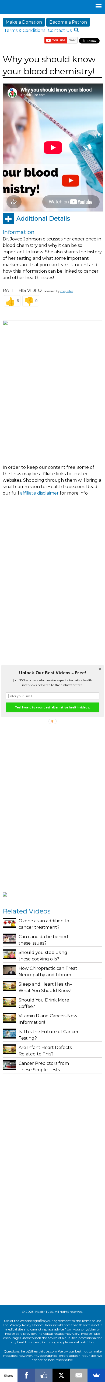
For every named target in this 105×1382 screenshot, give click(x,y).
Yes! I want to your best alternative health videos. (52, 707)
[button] (52, 673)
